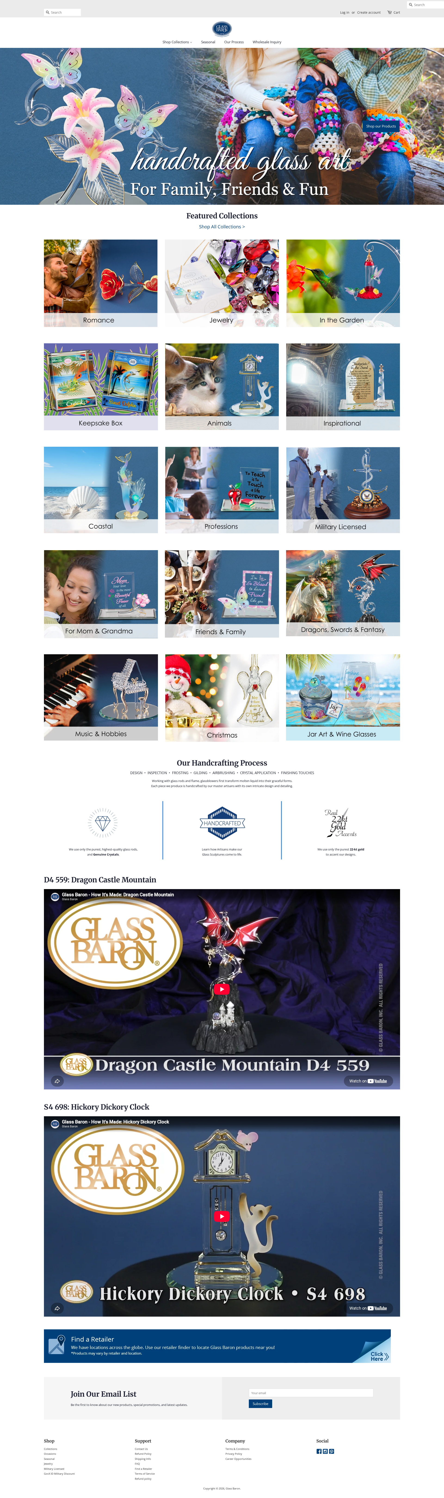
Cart (397, 12)
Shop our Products (381, 126)
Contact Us (141, 1449)
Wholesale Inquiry (267, 42)
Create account (369, 12)
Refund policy (143, 1478)
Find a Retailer (143, 1468)
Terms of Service (145, 1473)
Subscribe (260, 1403)
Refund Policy (143, 1453)
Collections (50, 1449)
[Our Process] (103, 823)
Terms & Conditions (237, 1449)
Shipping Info (143, 1459)
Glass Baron (233, 1488)
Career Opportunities (238, 1459)
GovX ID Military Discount (59, 1473)
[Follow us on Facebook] (319, 1451)
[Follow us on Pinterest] (331, 1451)
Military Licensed (54, 1468)
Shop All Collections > (222, 226)
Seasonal (208, 42)
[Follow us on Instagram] (325, 1451)
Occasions (50, 1453)
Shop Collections (176, 42)
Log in (344, 12)
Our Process (234, 42)
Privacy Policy (233, 1453)
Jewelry (48, 1463)
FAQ (137, 1463)
